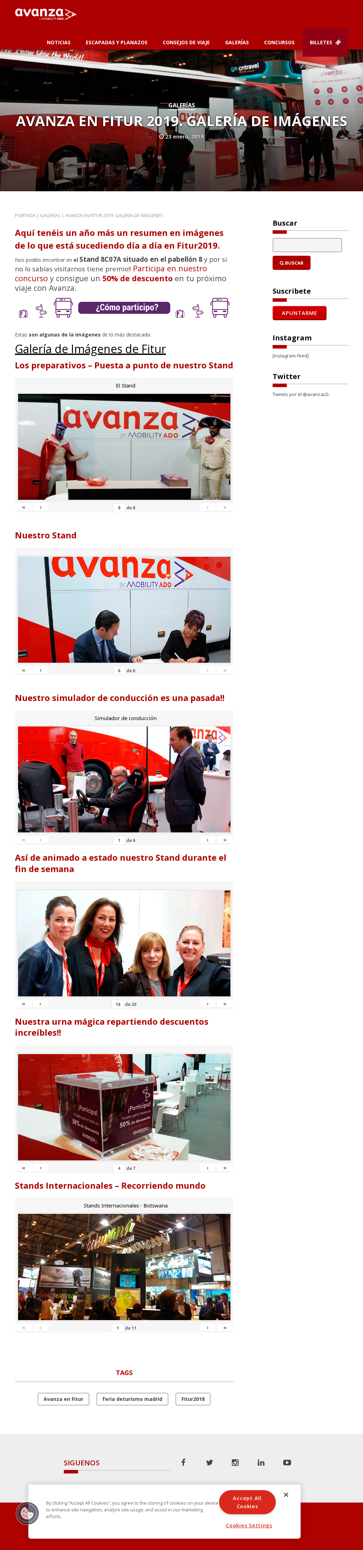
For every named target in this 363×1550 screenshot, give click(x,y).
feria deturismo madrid (132, 1399)
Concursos (279, 42)
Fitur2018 (193, 1399)
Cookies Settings (249, 1525)
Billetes (322, 42)
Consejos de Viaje (186, 42)
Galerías (237, 42)
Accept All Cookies (247, 1502)
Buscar (293, 263)
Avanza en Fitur (63, 1399)
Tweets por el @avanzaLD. (301, 394)
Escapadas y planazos (116, 42)
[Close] (286, 1495)
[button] (27, 1513)
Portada (25, 215)
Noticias (59, 42)
